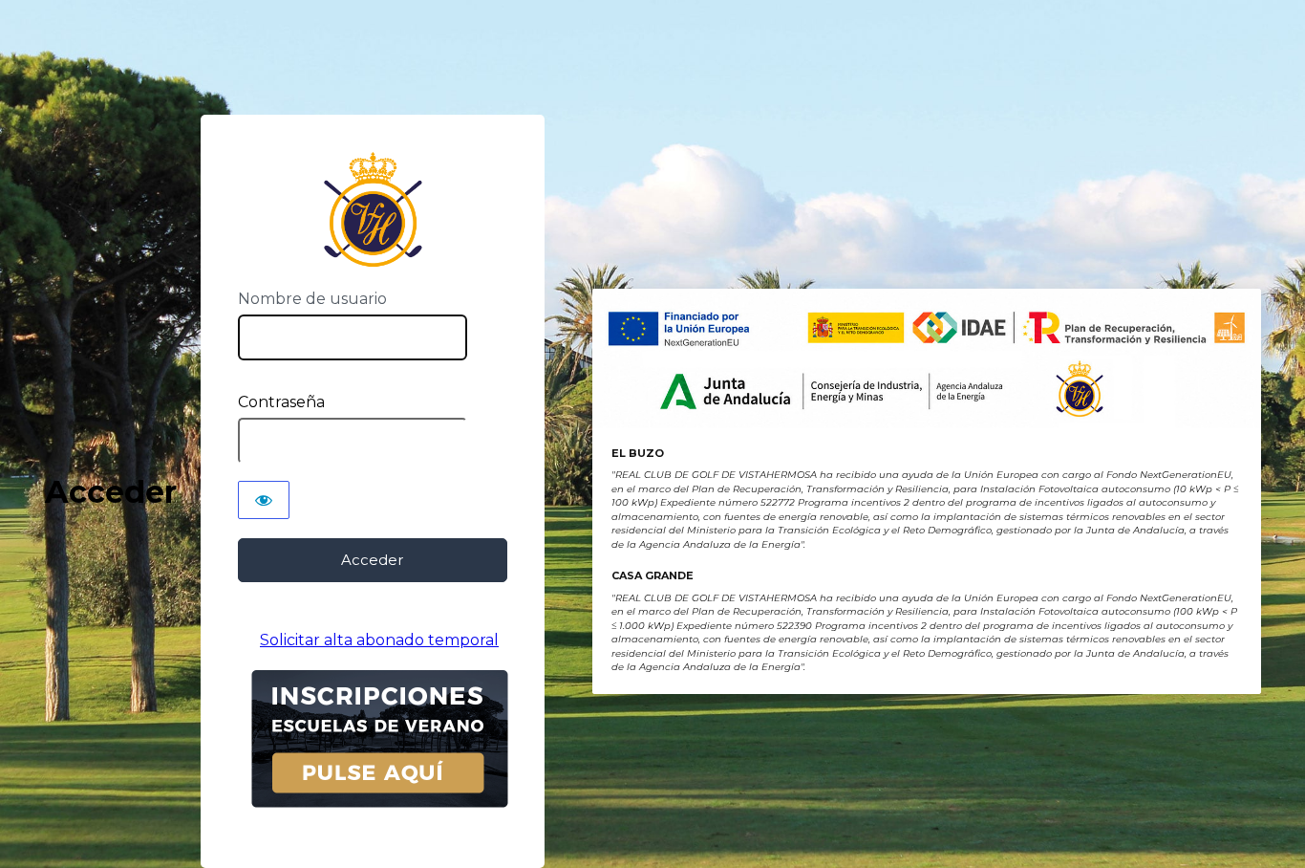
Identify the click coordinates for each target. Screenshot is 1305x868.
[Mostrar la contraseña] (263, 500)
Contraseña (281, 402)
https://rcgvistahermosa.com (372, 210)
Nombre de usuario (312, 299)
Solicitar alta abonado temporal (379, 640)
